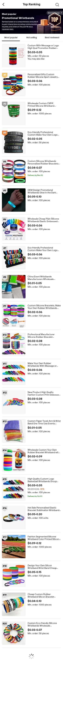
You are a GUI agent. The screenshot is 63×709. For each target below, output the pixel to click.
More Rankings (54, 13)
